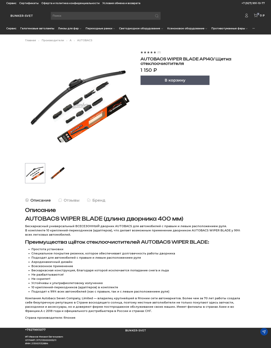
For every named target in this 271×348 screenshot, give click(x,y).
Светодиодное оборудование (139, 28)
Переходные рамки (98, 28)
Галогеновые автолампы (37, 28)
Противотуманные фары (228, 28)
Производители (53, 40)
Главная (30, 40)
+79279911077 (35, 330)
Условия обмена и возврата (121, 3)
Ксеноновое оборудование (186, 28)
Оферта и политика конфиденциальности (70, 3)
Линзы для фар (68, 28)
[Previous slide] (30, 105)
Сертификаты (29, 3)
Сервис (11, 3)
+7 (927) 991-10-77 (253, 3)
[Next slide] (130, 105)
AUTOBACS (84, 40)
